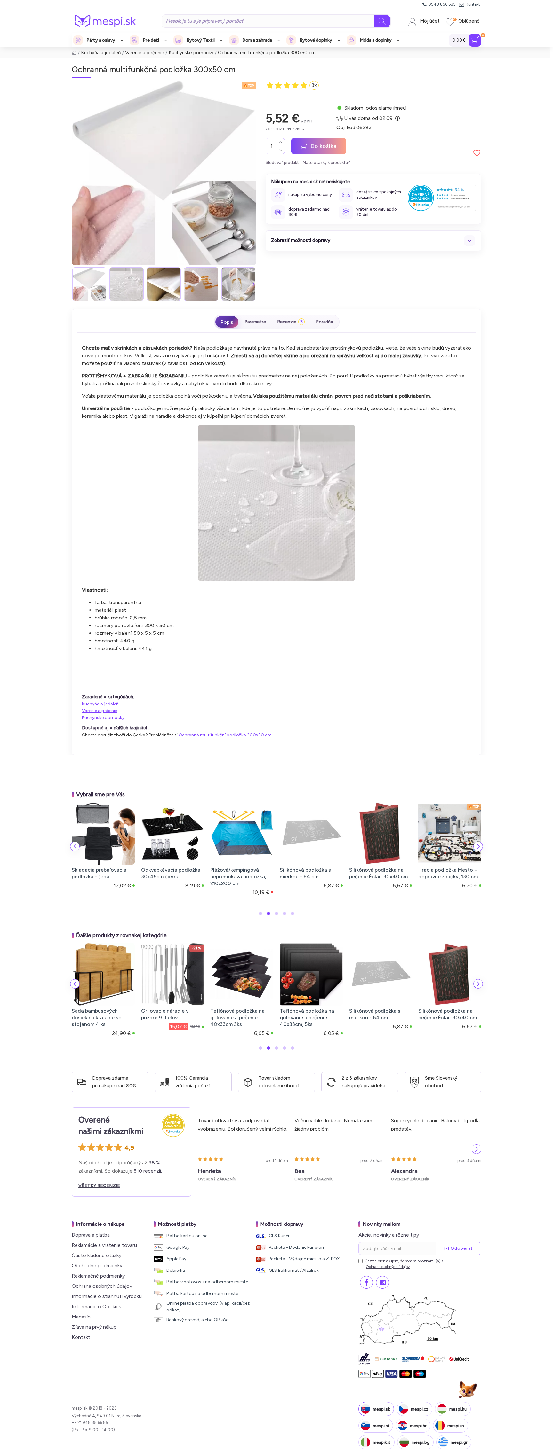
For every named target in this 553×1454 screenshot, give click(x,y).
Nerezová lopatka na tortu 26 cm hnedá (454, 1014)
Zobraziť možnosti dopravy (300, 240)
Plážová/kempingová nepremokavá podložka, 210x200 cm (238, 876)
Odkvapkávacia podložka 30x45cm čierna (170, 873)
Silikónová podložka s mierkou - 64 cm (305, 873)
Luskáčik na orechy (237, 1011)
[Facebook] (366, 1282)
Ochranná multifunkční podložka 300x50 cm (225, 735)
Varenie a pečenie (144, 53)
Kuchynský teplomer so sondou (173, 1014)
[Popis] (226, 322)
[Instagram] (382, 1282)
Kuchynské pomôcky (191, 53)
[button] (74, 284)
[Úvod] (74, 53)
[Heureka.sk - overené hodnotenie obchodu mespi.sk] (442, 198)
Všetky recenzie (99, 1185)
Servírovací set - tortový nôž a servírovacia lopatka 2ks (385, 1017)
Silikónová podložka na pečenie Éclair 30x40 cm (378, 873)
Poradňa (324, 321)
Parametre (255, 321)
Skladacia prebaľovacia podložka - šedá (99, 873)
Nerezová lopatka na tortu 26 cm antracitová (315, 1014)
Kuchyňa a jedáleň (101, 53)
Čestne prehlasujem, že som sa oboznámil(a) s (404, 1264)
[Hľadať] (382, 21)
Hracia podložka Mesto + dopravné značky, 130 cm (448, 873)
